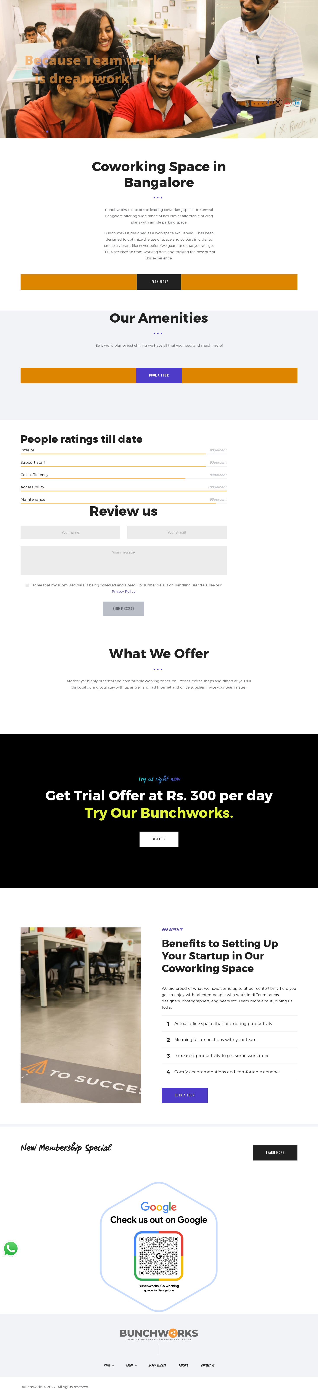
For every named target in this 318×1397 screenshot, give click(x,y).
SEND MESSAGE (124, 609)
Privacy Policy (123, 591)
